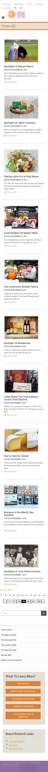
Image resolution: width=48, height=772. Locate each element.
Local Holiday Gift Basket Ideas (21, 232)
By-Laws (13, 745)
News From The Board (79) (11, 660)
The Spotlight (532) (8, 640)
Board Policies (16, 748)
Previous (3, 590)
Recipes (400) (6, 655)
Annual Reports (17, 741)
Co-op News (7, 8)
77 (14, 601)
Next (10, 590)
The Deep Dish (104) (8, 650)
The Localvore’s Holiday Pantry (21, 286)
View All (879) (6, 630)
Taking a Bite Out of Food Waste (21, 176)
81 (33, 601)
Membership (18, 4)
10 (42, 596)
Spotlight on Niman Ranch (18, 66)
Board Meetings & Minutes (23, 715)
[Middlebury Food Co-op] (16, 11)
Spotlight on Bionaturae (17, 343)
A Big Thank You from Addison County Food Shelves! (21, 398)
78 (19, 601)
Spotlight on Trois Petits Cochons (22, 571)
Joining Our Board (23, 706)
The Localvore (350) (8, 645)
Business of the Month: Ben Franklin (19, 513)
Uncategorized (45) (8, 635)
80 (28, 601)
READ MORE (12, 82)
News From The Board (23, 691)
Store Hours (7, 4)
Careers (29, 4)
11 (47, 596)
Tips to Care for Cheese (16, 455)
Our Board (38, 4)
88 (39, 601)
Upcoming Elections (23, 699)
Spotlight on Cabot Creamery (19, 122)
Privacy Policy (13, 764)
